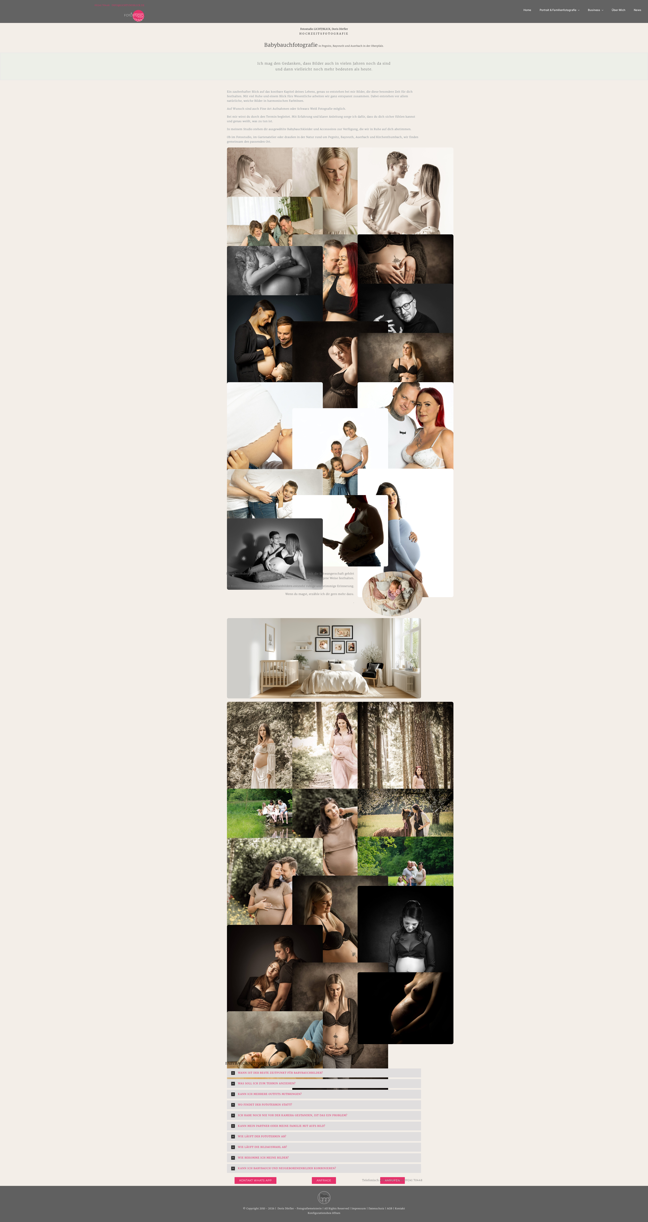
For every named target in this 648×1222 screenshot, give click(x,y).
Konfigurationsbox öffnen (324, 1213)
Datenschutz (376, 1208)
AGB (389, 1208)
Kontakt (400, 1208)
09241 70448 (102, 5)
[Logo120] (134, 11)
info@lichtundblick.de (128, 5)
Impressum (359, 1208)
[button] (324, 1072)
